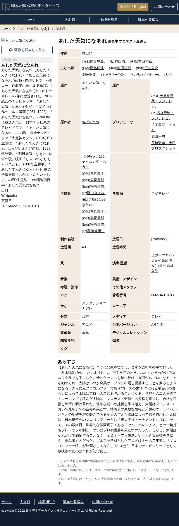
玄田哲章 (145, 61)
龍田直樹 (124, 68)
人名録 (25, 502)
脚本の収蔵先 (73, 502)
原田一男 (158, 136)
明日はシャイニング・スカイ (94, 161)
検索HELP (46, 502)
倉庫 (85, 332)
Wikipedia (9, 195)
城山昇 (87, 53)
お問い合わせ (102, 502)
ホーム (6, 502)
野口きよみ (96, 193)
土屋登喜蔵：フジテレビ (162, 101)
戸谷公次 (151, 68)
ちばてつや (90, 122)
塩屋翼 (98, 61)
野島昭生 (97, 68)
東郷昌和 (97, 180)
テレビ (156, 316)
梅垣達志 (97, 186)
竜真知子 (97, 173)
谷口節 (120, 61)
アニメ (87, 324)
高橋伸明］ (96, 231)
